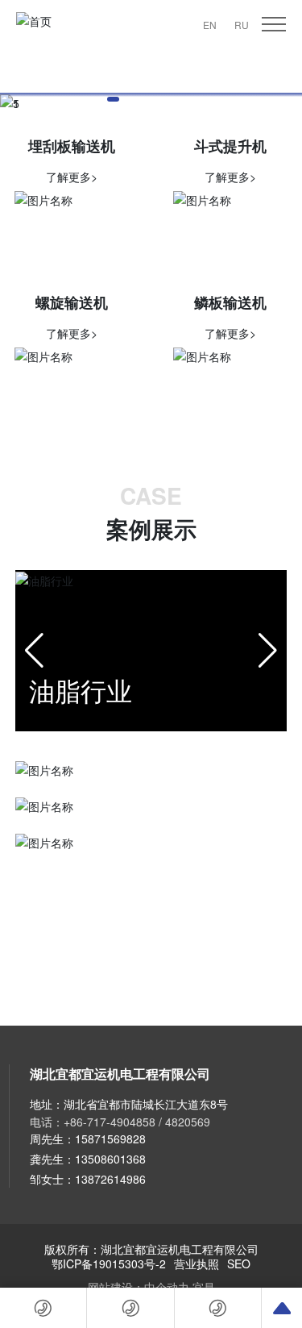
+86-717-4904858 (109, 1122)
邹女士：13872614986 (88, 1179)
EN (210, 24)
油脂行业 (80, 689)
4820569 (187, 1122)
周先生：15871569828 (88, 1138)
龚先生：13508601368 (88, 1159)
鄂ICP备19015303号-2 (109, 1263)
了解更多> (71, 177)
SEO (238, 1263)
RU (241, 24)
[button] (113, 99)
